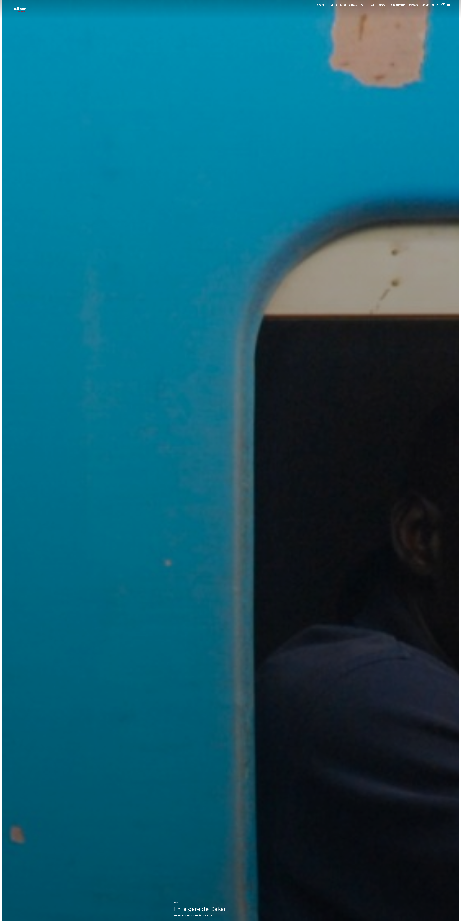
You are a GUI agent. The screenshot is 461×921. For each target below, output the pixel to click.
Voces (334, 5)
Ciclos (352, 5)
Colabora (413, 5)
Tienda (382, 5)
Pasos (343, 5)
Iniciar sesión (427, 5)
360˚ (363, 5)
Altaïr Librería (398, 5)
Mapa (373, 5)
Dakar (176, 903)
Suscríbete (322, 5)
